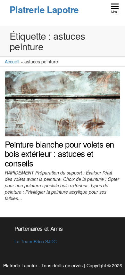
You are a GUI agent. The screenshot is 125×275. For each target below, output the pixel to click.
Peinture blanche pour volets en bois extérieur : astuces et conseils (59, 153)
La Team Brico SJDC (35, 241)
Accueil (12, 61)
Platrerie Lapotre (44, 9)
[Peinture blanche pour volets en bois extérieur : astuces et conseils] (62, 103)
